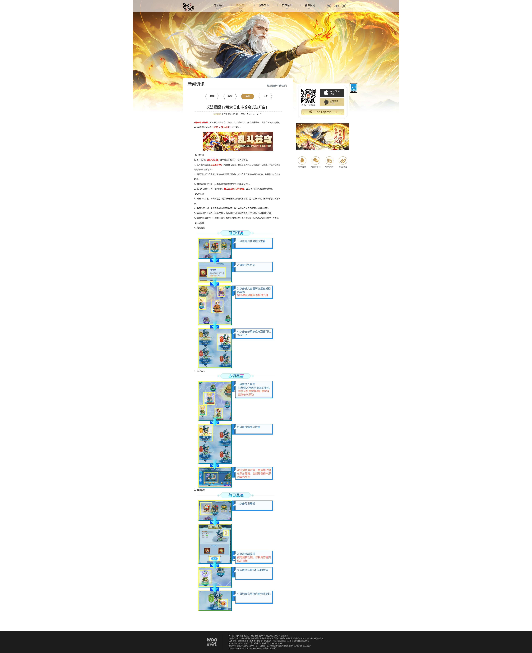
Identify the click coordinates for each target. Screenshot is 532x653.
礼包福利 (310, 6)
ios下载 (332, 93)
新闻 (230, 96)
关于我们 (232, 636)
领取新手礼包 (322, 112)
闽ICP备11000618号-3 (300, 641)
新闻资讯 (241, 6)
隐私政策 (269, 636)
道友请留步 (272, 86)
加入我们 (239, 636)
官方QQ (336, 6)
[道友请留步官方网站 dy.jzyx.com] (188, 3)
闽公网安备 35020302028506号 (241, 643)
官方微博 (344, 6)
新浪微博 (342, 162)
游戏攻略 (264, 6)
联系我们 (247, 636)
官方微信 (329, 6)
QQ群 (302, 162)
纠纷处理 (284, 636)
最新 (212, 96)
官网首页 (218, 6)
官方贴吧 (287, 6)
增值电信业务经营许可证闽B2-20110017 (268, 643)
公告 (265, 96)
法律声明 (262, 636)
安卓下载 (332, 102)
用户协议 (276, 636)
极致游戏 (266, 648)
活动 (247, 96)
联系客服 (254, 636)
